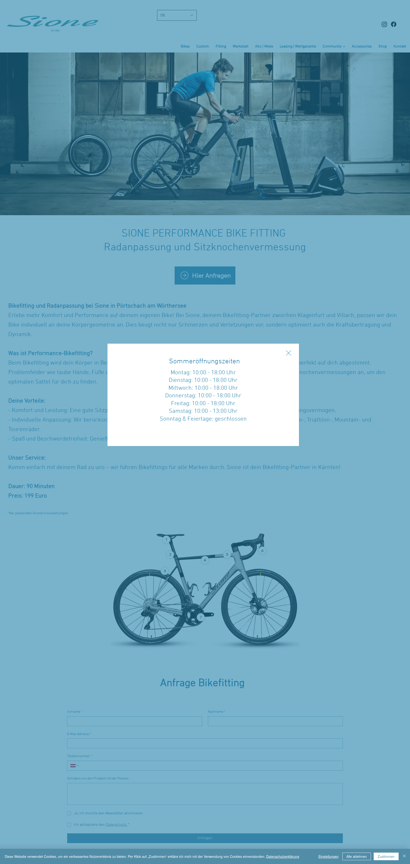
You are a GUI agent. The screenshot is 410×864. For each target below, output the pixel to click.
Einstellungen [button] (328, 856)
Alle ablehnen (356, 856)
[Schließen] (404, 856)
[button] (288, 353)
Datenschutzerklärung (282, 856)
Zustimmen (386, 856)
